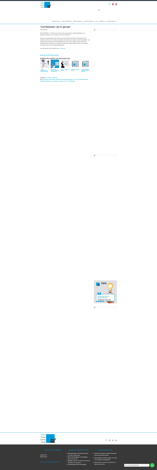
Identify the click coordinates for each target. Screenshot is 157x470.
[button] (99, 10)
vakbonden (72, 81)
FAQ (96, 21)
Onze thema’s (77, 21)
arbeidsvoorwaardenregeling (64, 79)
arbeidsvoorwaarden (49, 79)
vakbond (55, 81)
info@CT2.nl (43, 455)
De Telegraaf (62, 48)
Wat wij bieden (66, 21)
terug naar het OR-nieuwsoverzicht (49, 55)
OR (52, 81)
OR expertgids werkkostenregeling (77, 464)
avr (73, 79)
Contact (101, 21)
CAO (76, 79)
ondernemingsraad (45, 81)
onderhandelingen (83, 79)
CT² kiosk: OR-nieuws (51, 77)
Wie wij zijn (55, 21)
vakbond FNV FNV (63, 81)
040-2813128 (43, 457)
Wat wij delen (88, 21)
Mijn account (111, 21)
